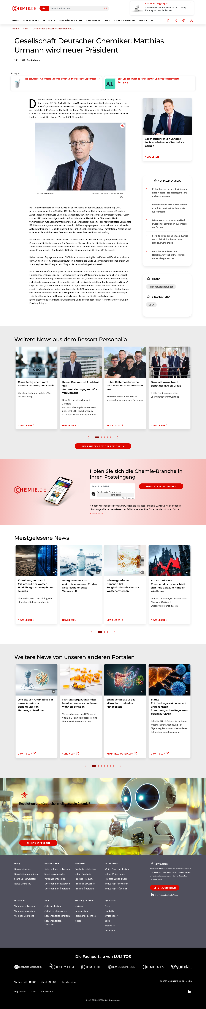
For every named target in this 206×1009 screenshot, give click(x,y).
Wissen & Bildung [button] (124, 20)
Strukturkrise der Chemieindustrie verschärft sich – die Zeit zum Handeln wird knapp (170, 239)
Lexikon (79, 905)
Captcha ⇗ (128, 498)
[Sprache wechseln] (184, 21)
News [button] (15, 20)
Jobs (107, 920)
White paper (111, 915)
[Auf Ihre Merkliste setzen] (168, 21)
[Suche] (106, 8)
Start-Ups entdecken (55, 873)
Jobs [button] (107, 20)
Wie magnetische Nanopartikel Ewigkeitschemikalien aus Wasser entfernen (169, 224)
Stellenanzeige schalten (57, 915)
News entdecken (22, 868)
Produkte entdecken (85, 868)
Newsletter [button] (145, 20)
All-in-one (110, 930)
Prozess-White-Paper (116, 878)
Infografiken (81, 910)
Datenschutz (47, 991)
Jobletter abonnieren (55, 910)
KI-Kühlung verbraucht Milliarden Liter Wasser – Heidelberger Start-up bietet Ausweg (170, 192)
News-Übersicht (22, 883)
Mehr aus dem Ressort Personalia (103, 446)
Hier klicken (116, 494)
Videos (78, 920)
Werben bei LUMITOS (25, 981)
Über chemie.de (69, 981)
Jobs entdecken (52, 905)
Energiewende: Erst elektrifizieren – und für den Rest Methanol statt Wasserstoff (170, 208)
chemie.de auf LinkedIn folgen (166, 895)
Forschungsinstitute (85, 915)
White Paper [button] (93, 20)
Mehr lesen (97, 513)
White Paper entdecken (117, 868)
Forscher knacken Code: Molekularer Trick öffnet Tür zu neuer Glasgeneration (168, 255)
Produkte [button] (49, 20)
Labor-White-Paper (115, 873)
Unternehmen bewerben (57, 883)
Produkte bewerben (85, 883)
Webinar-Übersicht (24, 915)
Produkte (109, 910)
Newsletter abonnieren (161, 486)
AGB (33, 991)
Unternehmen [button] (30, 20)
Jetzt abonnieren (165, 887)
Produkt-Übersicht (84, 888)
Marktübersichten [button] (70, 20)
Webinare (110, 925)
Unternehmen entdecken (57, 868)
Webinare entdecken (24, 905)
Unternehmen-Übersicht (57, 888)
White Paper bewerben (116, 883)
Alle (43, 8)
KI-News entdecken (38, 842)
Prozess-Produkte (84, 878)
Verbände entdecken (54, 878)
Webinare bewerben (24, 910)
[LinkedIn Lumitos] (189, 991)
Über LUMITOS (48, 981)
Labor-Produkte (83, 873)
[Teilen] (176, 21)
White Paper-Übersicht (116, 888)
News (107, 905)
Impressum (20, 991)
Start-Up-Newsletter (25, 878)
